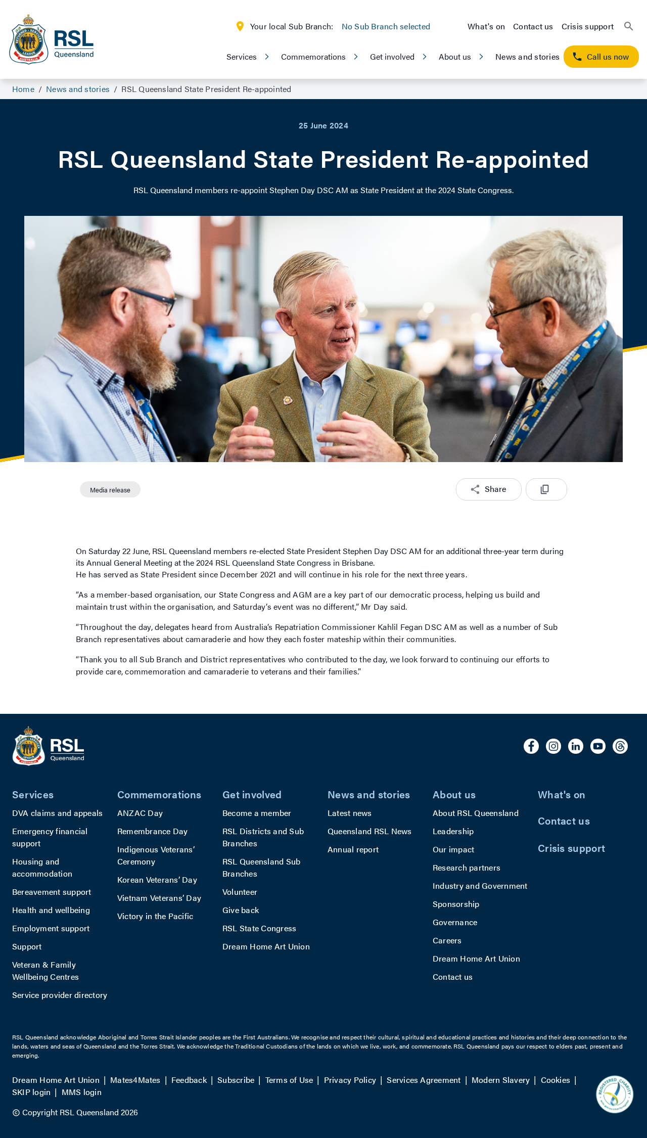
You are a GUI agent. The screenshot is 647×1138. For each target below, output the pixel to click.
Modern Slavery (501, 1079)
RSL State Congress (259, 928)
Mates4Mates (135, 1079)
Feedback (189, 1079)
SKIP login (31, 1092)
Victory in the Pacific (155, 916)
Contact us (533, 26)
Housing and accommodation (42, 867)
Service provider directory (59, 994)
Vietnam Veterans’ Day (159, 897)
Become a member (257, 812)
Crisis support (588, 26)
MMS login (82, 1092)
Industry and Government (480, 885)
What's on (486, 26)
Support (27, 946)
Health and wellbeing (51, 910)
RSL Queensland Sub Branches (261, 867)
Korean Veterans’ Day (157, 879)
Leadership (453, 831)
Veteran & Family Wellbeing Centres (45, 970)
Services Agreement (423, 1079)
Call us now (608, 56)
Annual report (353, 849)
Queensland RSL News (370, 831)
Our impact (453, 849)
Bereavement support (51, 891)
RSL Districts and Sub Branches (263, 837)
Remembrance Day (152, 831)
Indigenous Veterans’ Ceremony (156, 855)
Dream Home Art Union (266, 946)
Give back (240, 910)
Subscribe (235, 1079)
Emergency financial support (50, 837)
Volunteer (239, 891)
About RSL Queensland (476, 812)
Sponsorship (456, 903)
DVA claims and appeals (57, 812)
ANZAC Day (140, 812)
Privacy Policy (350, 1079)
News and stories (527, 56)
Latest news (350, 812)
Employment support (50, 928)
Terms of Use (289, 1079)
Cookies (556, 1079)
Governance (455, 922)
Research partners (466, 867)
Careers (447, 940)
